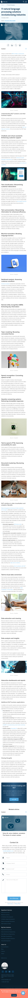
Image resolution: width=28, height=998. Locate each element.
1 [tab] (12, 838)
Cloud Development (5, 940)
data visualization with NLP (19, 566)
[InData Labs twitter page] (13, 971)
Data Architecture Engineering (8, 932)
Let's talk (14, 799)
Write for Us (4, 958)
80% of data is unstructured (18, 53)
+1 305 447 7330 (5, 982)
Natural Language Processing (8, 921)
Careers (3, 951)
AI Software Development (7, 917)
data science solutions (15, 562)
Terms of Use (10, 903)
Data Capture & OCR (6, 923)
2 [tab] (14, 838)
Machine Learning (5, 914)
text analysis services (21, 201)
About (2, 953)
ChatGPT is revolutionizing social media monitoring (14, 725)
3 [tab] (16, 838)
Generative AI (14, 728)
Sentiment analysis (5, 283)
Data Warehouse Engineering (8, 934)
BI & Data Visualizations (6, 936)
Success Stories (4, 947)
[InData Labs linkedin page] (6, 971)
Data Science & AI (5, 912)
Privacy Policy (17, 903)
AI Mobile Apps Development (8, 919)
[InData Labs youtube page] (9, 971)
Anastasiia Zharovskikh (10, 20)
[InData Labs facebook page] (2, 971)
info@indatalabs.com (8, 851)
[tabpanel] (14, 826)
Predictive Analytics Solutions (8, 938)
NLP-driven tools (17, 524)
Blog (2, 949)
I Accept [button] (14, 995)
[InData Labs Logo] (4, 2)
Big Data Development (6, 929)
